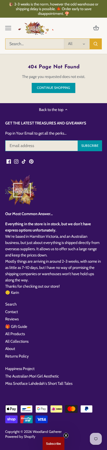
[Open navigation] (8, 28)
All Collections (17, 341)
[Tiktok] (24, 161)
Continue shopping (53, 88)
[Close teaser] (66, 435)
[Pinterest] (31, 161)
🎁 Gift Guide (16, 326)
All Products (15, 334)
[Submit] (96, 44)
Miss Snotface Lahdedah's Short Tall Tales (38, 383)
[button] (53, 443)
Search (11, 304)
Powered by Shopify (20, 436)
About (10, 348)
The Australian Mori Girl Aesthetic (32, 376)
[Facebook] (8, 161)
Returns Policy (17, 356)
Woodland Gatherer (47, 431)
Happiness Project (20, 368)
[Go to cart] (96, 28)
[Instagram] (16, 161)
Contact (11, 311)
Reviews (12, 319)
